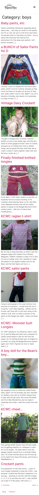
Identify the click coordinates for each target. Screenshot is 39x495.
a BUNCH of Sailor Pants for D (19, 49)
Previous (5, 485)
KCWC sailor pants (15, 268)
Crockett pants (12, 464)
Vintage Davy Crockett (18, 103)
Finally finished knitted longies (18, 159)
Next (35, 485)
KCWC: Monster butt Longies (16, 325)
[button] (34, 7)
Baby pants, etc (13, 23)
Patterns (12, 492)
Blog (4, 492)
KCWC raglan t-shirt (16, 216)
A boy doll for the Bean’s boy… (19, 353)
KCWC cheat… (12, 409)
